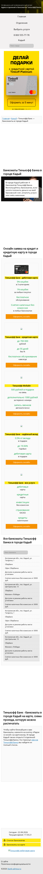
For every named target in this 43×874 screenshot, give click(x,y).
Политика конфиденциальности (16, 864)
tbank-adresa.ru (14, 868)
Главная (22, 16)
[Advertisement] (21, 145)
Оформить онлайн (21, 316)
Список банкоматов (16, 840)
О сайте (4, 861)
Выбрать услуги (22, 29)
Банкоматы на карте (16, 844)
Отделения (21, 22)
